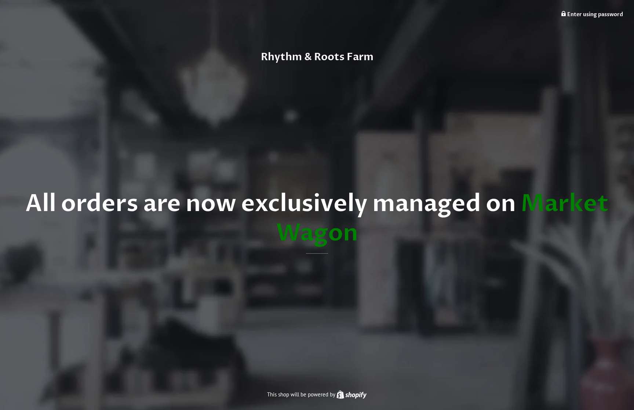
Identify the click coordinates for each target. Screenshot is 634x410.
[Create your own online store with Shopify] (351, 394)
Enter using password (594, 14)
